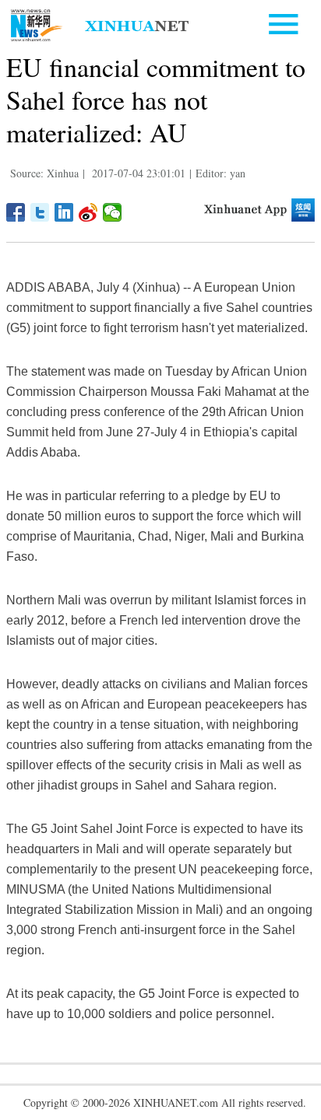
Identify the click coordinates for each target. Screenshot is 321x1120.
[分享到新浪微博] (88, 212)
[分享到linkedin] (64, 212)
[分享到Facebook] (16, 212)
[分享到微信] (112, 212)
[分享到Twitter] (40, 212)
